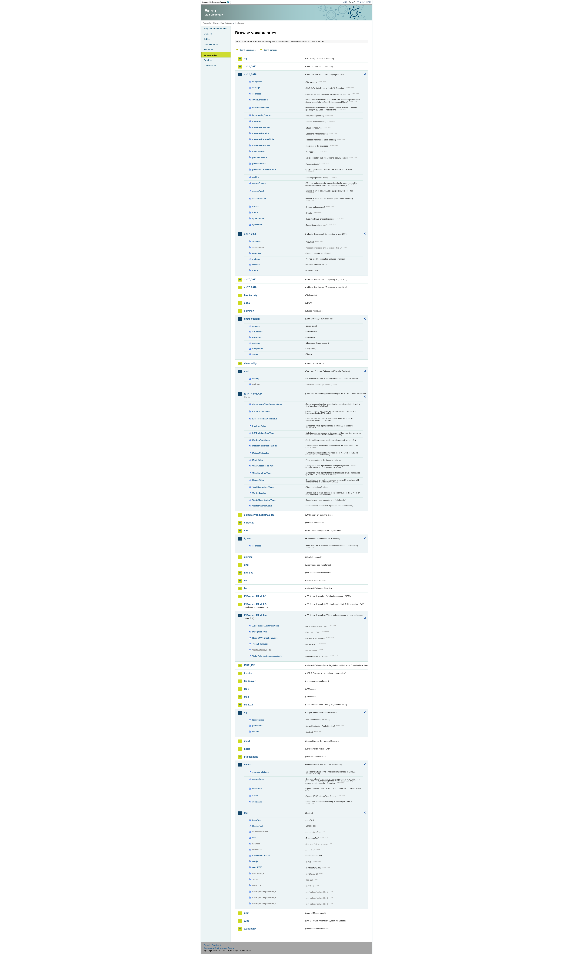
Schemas (208, 49)
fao (246, 530)
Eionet (215, 23)
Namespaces (210, 65)
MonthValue (257, 460)
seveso (248, 764)
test (246, 813)
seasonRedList (259, 199)
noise (247, 749)
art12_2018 (250, 74)
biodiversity (250, 295)
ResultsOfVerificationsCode (265, 638)
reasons (256, 265)
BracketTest (257, 826)
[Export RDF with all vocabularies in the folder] (365, 74)
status (255, 354)
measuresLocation (260, 133)
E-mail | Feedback (212, 945)
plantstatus (257, 725)
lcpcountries (258, 720)
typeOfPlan (257, 224)
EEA (216, 2)
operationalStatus (260, 772)
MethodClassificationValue (264, 446)
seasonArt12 (258, 191)
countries (256, 94)
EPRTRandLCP (253, 393)
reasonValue (258, 779)
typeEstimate (258, 218)
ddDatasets (257, 332)
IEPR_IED (249, 665)
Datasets (208, 34)
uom (246, 913)
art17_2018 (250, 287)
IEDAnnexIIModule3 (255, 604)
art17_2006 (250, 234)
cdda (247, 303)
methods (256, 259)
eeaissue (256, 343)
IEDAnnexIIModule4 (255, 615)
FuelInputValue (259, 426)
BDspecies (257, 82)
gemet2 (248, 557)
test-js (255, 861)
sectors (255, 731)
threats (255, 206)
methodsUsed (258, 151)
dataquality (250, 363)
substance (257, 802)
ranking (255, 177)
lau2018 (248, 704)
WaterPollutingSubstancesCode (267, 656)
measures (256, 121)
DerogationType (259, 632)
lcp (246, 712)
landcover (249, 681)
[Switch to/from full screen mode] (354, 2)
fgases (248, 538)
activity (255, 379)
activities (256, 241)
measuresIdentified (261, 127)
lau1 (246, 689)
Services (208, 60)
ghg (246, 565)
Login (345, 2)
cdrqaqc (256, 88)
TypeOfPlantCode (260, 644)
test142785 (257, 867)
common (249, 311)
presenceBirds (259, 163)
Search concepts (270, 50)
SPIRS (255, 796)
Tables (207, 39)
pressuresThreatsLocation (264, 169)
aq (245, 58)
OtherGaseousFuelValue (263, 466)
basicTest (256, 820)
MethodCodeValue (260, 453)
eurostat (249, 522)
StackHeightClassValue (263, 487)
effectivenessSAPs (260, 107)
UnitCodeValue (259, 493)
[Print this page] (350, 2)
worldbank (250, 928)
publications (251, 756)
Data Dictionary (227, 23)
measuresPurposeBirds (263, 139)
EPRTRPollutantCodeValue (264, 419)
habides (248, 572)
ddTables (256, 337)
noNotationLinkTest (261, 856)
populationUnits (259, 157)
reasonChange (259, 183)
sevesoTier (257, 788)
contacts (256, 326)
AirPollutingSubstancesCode (265, 626)
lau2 (246, 696)
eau (254, 838)
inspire (248, 673)
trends (255, 212)
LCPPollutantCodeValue (263, 433)
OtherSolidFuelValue (261, 473)
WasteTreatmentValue (262, 506)
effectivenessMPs (260, 100)
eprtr (246, 371)
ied (246, 588)
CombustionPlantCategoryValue (267, 404)
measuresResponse (261, 145)
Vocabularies (210, 55)
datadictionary (252, 319)
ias (245, 580)
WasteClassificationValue (263, 500)
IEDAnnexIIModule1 (255, 596)
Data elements (211, 44)
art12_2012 (250, 66)
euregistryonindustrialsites (259, 515)
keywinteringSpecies (261, 115)
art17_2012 (250, 279)
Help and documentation (215, 28)
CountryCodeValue (260, 411)
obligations (257, 349)
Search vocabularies (248, 50)
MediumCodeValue (261, 440)
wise (246, 921)
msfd (247, 741)
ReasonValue (258, 480)
